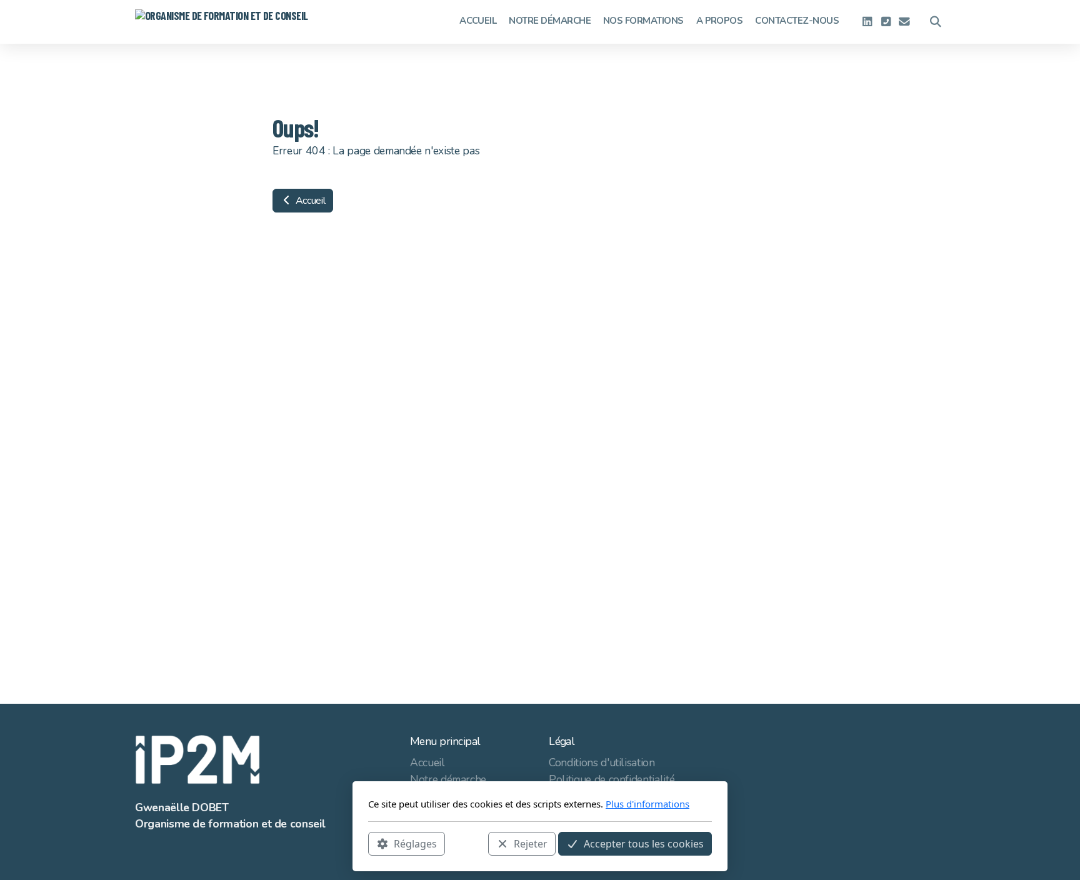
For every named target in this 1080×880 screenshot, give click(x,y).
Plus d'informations (647, 804)
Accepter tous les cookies (644, 843)
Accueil (309, 201)
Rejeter (531, 843)
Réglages (415, 843)
